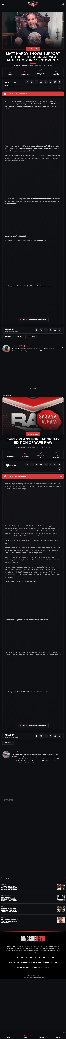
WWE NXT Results (6, 895)
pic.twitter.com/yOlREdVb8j (15, 236)
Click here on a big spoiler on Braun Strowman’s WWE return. (26, 620)
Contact (54, 962)
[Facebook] (27, 82)
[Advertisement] (18, 221)
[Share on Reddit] (55, 330)
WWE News (9, 395)
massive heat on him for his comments (45, 146)
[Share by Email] (59, 330)
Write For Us (25, 962)
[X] (32, 82)
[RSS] (53, 957)
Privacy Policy (37, 967)
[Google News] (36, 82)
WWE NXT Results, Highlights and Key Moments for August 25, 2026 (9, 899)
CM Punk (19, 336)
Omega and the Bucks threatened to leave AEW (35, 148)
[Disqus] (33, 829)
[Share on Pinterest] (50, 330)
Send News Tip (14, 962)
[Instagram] (55, 82)
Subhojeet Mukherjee (21, 65)
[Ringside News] (33, 4)
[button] (63, 4)
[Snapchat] (59, 82)
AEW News (33, 49)
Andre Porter (21, 447)
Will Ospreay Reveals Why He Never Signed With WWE (9, 921)
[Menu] (4, 3)
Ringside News (12, 203)
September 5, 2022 (40, 240)
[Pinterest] (46, 82)
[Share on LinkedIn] (46, 330)
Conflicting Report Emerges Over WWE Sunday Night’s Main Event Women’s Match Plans (9, 910)
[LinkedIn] (41, 82)
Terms (47, 967)
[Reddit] (59, 87)
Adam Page (8, 336)
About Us (46, 962)
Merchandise (36, 962)
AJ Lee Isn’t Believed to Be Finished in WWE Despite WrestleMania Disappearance (10, 888)
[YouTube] (50, 82)
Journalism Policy (23, 967)
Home (4, 395)
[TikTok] (48, 957)
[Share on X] (41, 330)
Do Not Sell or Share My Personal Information (33, 977)
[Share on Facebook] (36, 330)
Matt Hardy (31, 336)
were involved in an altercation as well (40, 199)
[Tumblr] (35, 957)
